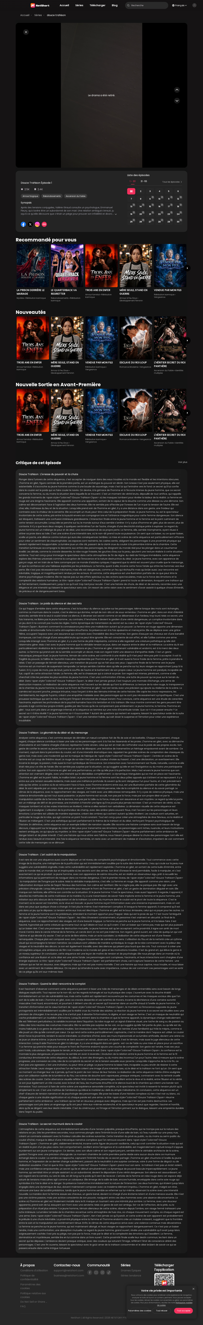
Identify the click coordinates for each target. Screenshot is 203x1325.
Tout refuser (161, 1310)
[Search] (128, 5)
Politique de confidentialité (29, 1277)
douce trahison (56, 15)
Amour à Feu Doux (128, 298)
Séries (38, 15)
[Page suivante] (187, 268)
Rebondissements (52, 196)
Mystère (20, 298)
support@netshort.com (68, 1270)
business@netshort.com (69, 1275)
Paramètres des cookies (139, 1310)
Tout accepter (183, 1310)
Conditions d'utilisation (34, 1270)
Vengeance (159, 297)
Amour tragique (30, 196)
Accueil (24, 15)
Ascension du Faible (75, 196)
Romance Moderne (129, 367)
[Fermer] (193, 1289)
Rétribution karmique (36, 298)
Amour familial (92, 294)
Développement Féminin (131, 300)
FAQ (23, 1306)
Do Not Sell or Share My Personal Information (34, 1301)
